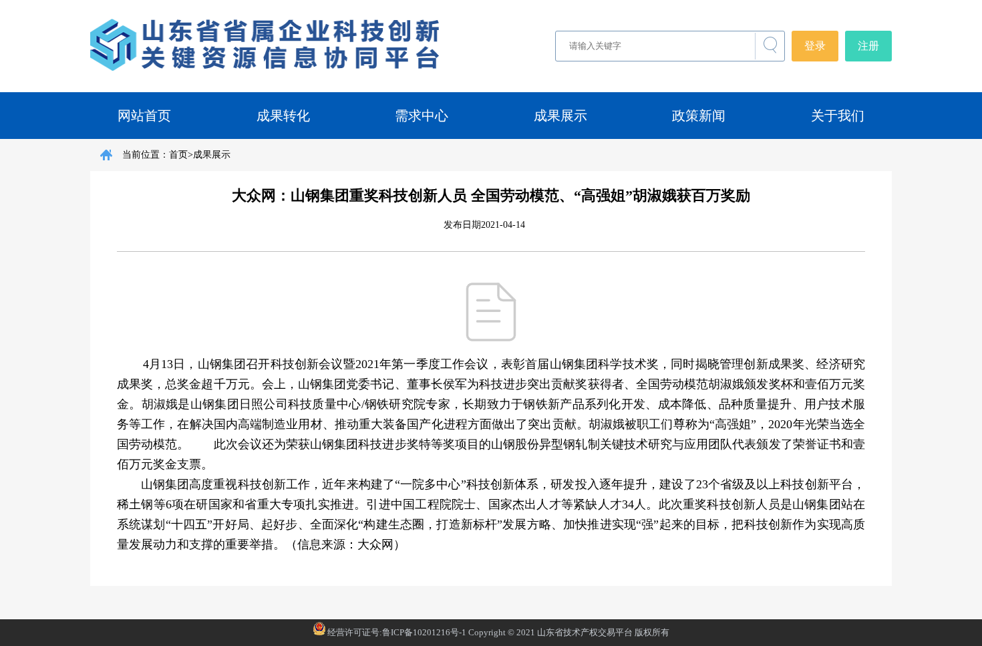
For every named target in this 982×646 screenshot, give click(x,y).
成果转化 (283, 115)
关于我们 (837, 115)
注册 (868, 45)
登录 (815, 45)
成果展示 (560, 115)
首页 (178, 155)
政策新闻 (698, 115)
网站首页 (144, 115)
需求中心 (421, 115)
